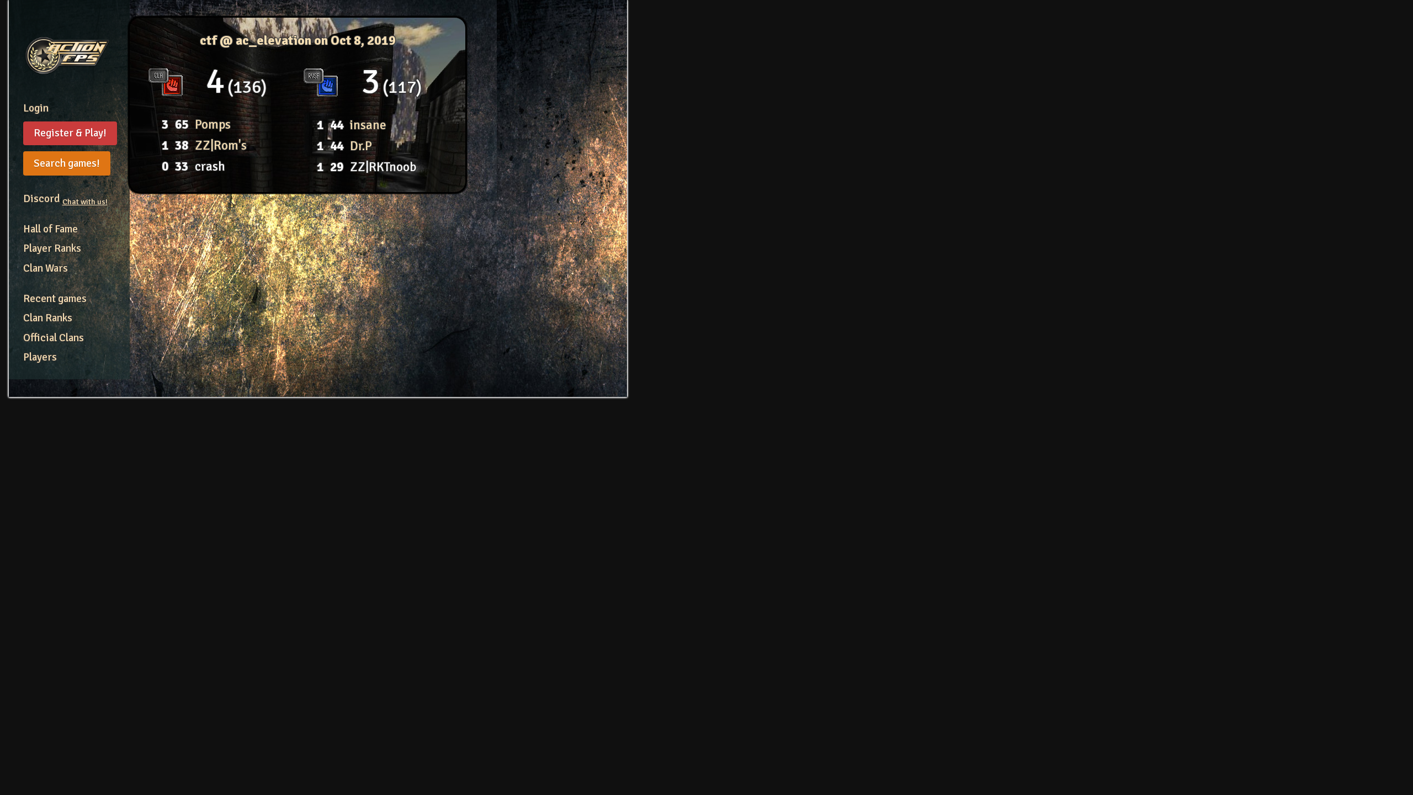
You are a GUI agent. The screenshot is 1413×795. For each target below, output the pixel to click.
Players (40, 357)
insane (368, 125)
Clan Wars (45, 268)
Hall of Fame (50, 229)
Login (36, 108)
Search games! (67, 163)
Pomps (213, 124)
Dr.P (361, 146)
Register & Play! (70, 133)
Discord (65, 198)
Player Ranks (52, 248)
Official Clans (53, 337)
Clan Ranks (47, 318)
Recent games (55, 298)
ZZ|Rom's (221, 145)
